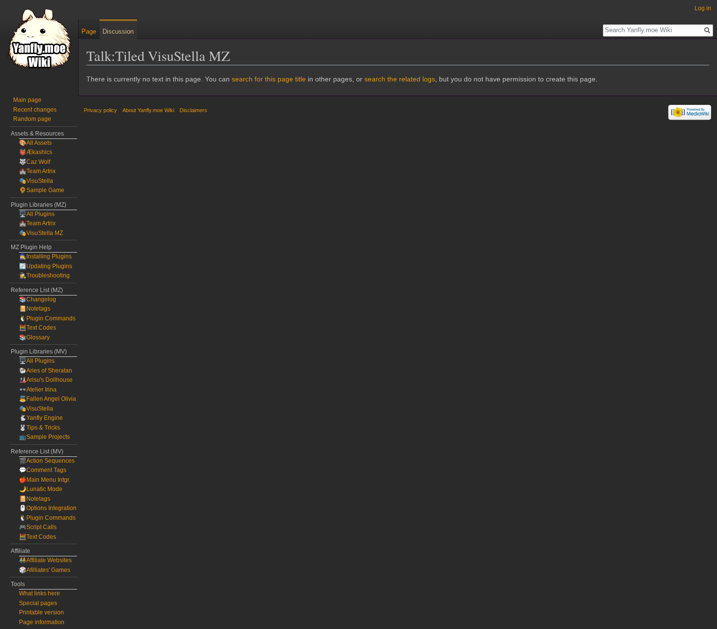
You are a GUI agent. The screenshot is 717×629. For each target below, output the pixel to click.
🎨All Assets (35, 142)
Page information (41, 622)
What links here (39, 593)
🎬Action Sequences (47, 460)
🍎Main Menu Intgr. (44, 479)
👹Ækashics (35, 152)
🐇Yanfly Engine (41, 417)
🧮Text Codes (37, 327)
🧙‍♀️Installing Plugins (45, 256)
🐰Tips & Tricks (39, 427)
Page (88, 31)
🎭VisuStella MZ (41, 233)
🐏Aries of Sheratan (45, 370)
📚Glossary (34, 337)
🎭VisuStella (36, 180)
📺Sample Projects (44, 436)
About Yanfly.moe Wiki (148, 110)
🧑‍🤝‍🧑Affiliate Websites (45, 560)
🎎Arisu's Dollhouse (46, 379)
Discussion (118, 31)
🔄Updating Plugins (45, 266)
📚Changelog (37, 299)
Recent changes (35, 109)
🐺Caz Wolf (34, 161)
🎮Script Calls (38, 527)
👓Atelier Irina (38, 389)
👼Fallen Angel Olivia (47, 398)
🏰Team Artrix (37, 171)
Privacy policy (100, 110)
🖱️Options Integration (48, 508)
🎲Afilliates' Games (44, 570)
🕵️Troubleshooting (44, 275)
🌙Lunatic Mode (40, 489)
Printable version (41, 612)
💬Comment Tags (42, 470)
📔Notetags (34, 308)
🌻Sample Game (41, 190)
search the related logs (399, 79)
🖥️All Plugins (37, 214)
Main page (27, 100)
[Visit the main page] (39, 39)
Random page (32, 119)
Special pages (38, 603)
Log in (703, 8)
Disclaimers (193, 110)
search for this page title (269, 79)
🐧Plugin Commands (47, 318)
